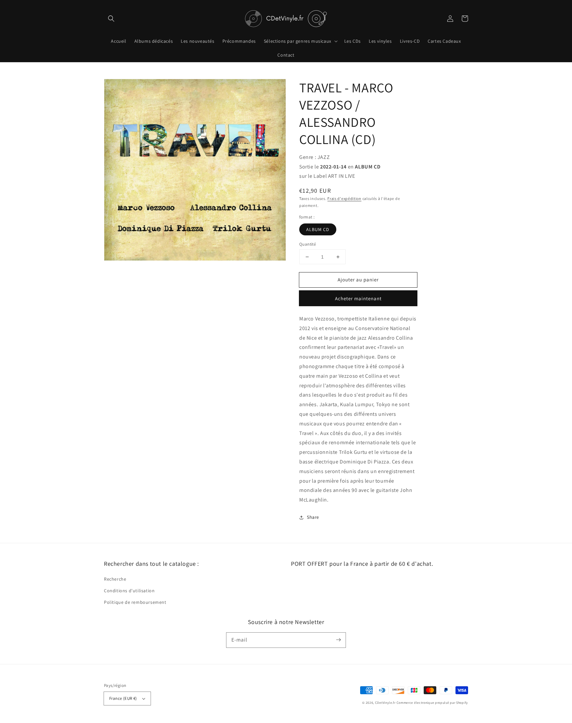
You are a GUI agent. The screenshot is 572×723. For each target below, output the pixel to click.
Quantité (307, 244)
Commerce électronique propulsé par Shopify (432, 702)
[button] (111, 18)
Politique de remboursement (135, 602)
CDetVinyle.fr (385, 702)
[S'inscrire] (338, 640)
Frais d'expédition (344, 198)
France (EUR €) (123, 698)
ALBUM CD (317, 229)
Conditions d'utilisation (129, 591)
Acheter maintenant (358, 298)
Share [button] (313, 517)
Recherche (115, 579)
